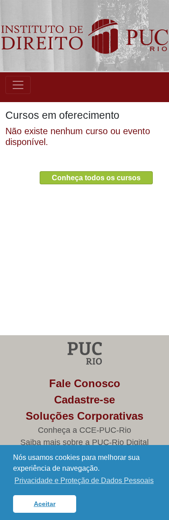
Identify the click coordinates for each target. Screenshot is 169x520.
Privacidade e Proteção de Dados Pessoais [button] (84, 480)
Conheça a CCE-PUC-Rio (84, 430)
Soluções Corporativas (84, 416)
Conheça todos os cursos (96, 178)
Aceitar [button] (44, 503)
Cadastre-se (84, 400)
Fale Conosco (84, 383)
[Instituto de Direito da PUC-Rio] (84, 36)
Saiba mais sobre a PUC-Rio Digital (84, 442)
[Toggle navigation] (18, 85)
